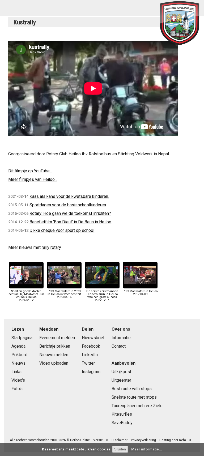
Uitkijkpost (121, 371)
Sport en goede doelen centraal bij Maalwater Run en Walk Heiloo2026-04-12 (26, 295)
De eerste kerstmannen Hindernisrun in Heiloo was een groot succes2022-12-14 (102, 295)
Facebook (91, 346)
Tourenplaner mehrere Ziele (137, 405)
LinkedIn (90, 354)
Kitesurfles (122, 414)
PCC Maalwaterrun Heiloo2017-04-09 (140, 292)
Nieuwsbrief (93, 337)
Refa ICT (185, 440)
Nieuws (18, 363)
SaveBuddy (122, 422)
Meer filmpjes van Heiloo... (32, 179)
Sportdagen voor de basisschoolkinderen (67, 204)
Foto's (17, 388)
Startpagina (21, 337)
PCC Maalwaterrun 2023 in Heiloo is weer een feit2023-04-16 (64, 294)
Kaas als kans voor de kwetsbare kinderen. (69, 196)
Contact (119, 346)
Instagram (91, 371)
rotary (55, 247)
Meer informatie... (146, 449)
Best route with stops (132, 388)
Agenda (18, 346)
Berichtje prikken (54, 346)
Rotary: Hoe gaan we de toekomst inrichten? (70, 213)
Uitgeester (121, 380)
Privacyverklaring (143, 440)
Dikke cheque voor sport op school (61, 230)
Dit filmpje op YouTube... (30, 170)
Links (16, 371)
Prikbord (19, 354)
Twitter (88, 363)
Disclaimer (120, 440)
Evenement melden (57, 337)
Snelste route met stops (134, 397)
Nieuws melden (53, 354)
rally (45, 247)
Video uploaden (53, 363)
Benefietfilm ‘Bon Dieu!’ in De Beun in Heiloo (70, 221)
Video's (18, 380)
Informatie (121, 337)
